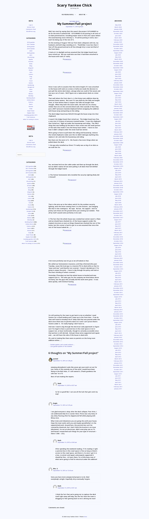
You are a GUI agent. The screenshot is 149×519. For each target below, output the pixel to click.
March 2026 (118, 27)
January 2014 (118, 311)
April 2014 (118, 305)
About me (82, 14)
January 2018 (118, 209)
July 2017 (118, 222)
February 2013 (118, 335)
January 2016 (118, 260)
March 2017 (118, 230)
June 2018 (118, 198)
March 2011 (118, 384)
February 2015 (118, 284)
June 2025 (118, 35)
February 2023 (118, 80)
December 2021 (118, 110)
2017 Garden (31, 44)
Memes (31, 93)
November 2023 (118, 63)
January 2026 (118, 29)
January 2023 (118, 83)
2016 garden (31, 42)
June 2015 (118, 275)
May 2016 (118, 252)
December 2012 (118, 339)
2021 (30, 55)
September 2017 (118, 217)
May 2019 (118, 174)
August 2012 (118, 348)
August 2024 (118, 53)
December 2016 (118, 237)
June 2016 (118, 249)
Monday (30, 96)
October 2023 (118, 65)
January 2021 (118, 134)
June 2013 (118, 326)
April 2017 (118, 228)
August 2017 (118, 219)
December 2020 (118, 136)
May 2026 (118, 25)
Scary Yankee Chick (74, 5)
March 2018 (118, 204)
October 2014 (118, 292)
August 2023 (118, 70)
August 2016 (118, 245)
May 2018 (118, 200)
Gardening (31, 85)
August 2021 (118, 119)
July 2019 (118, 170)
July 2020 (118, 147)
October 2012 (118, 344)
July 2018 (118, 196)
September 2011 (118, 371)
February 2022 (118, 106)
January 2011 (118, 389)
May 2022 (118, 100)
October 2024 (118, 48)
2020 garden (31, 53)
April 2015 (118, 279)
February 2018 (118, 207)
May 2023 (118, 76)
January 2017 (118, 234)
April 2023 (118, 78)
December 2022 (118, 85)
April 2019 (118, 177)
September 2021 (118, 117)
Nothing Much (74, 21)
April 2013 (118, 331)
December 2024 (118, 44)
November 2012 (118, 341)
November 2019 (118, 162)
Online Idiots (31, 100)
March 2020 (118, 155)
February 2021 (118, 132)
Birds (30, 63)
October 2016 (118, 241)
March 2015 (118, 281)
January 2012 (118, 363)
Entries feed (31, 27)
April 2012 (118, 356)
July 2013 (118, 324)
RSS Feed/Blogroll (68, 14)
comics (31, 74)
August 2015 (118, 271)
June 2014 (118, 301)
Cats (30, 72)
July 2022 (118, 95)
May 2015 (118, 277)
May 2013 (118, 329)
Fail (31, 78)
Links (30, 91)
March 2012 (118, 359)
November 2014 (118, 290)
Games (31, 83)
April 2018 (118, 202)
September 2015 (118, 269)
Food (30, 81)
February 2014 (118, 309)
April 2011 (118, 382)
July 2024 (118, 55)
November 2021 (118, 112)
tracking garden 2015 (30, 115)
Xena (85, 516)
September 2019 (118, 166)
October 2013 (118, 318)
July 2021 (118, 121)
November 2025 (118, 31)
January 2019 (118, 183)
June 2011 (118, 378)
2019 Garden (31, 48)
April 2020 (118, 153)
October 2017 (118, 215)
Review (31, 106)
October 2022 (118, 89)
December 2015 (118, 262)
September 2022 (118, 91)
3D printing (30, 57)
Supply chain (31, 113)
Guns (30, 89)
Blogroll (30, 68)
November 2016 (118, 239)
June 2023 (118, 74)
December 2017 (118, 211)
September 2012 (118, 346)
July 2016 (118, 247)
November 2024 (118, 46)
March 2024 (118, 59)
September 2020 (118, 142)
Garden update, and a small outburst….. (62, 344)
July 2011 (118, 376)
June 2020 (118, 149)
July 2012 (118, 350)
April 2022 (118, 102)
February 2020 (118, 157)
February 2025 (118, 40)
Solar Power (30, 111)
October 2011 (118, 369)
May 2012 (118, 354)
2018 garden (31, 46)
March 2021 (118, 130)
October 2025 (118, 33)
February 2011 (118, 386)
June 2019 (118, 172)
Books (31, 70)
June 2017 (118, 224)
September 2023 (118, 67)
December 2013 (118, 314)
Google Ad (31, 87)
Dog (31, 76)
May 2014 (118, 303)
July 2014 (118, 299)
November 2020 (118, 138)
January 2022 (118, 108)
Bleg (30, 66)
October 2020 (118, 140)
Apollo (31, 59)
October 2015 (118, 267)
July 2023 (118, 72)
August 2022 (118, 93)
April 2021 (118, 127)
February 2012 (118, 361)
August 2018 (118, 194)
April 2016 (118, 254)
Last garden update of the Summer (61, 346)
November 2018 (118, 187)
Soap (30, 108)
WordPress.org (30, 31)
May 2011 (118, 380)
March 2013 (118, 333)
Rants (31, 104)
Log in (31, 25)
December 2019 (118, 160)
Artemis (30, 61)
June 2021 (118, 123)
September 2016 (118, 243)
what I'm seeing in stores (31, 119)
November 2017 (118, 213)
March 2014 (118, 307)
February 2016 (118, 258)
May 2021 (118, 125)
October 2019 (118, 164)
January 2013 (118, 337)
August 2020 (118, 145)
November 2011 (118, 367)
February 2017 (118, 232)
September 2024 (118, 50)
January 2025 (118, 42)
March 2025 (118, 38)
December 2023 (118, 61)
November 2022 (118, 87)
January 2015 (118, 286)
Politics (31, 102)
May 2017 (118, 226)
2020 (30, 51)
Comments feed (31, 29)
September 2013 (118, 320)
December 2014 (118, 288)
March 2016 (118, 256)
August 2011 (118, 374)
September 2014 (118, 294)
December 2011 (118, 365)
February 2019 (118, 181)
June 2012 (118, 352)
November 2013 (118, 316)
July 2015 (118, 273)
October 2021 (118, 115)
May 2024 (118, 57)
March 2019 (118, 179)
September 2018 (118, 192)
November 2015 (118, 264)
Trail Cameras (31, 117)
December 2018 (118, 185)
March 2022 (118, 104)
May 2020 (118, 151)
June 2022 (118, 97)
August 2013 (118, 322)
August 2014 (118, 297)
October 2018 (118, 190)
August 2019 (118, 168)
